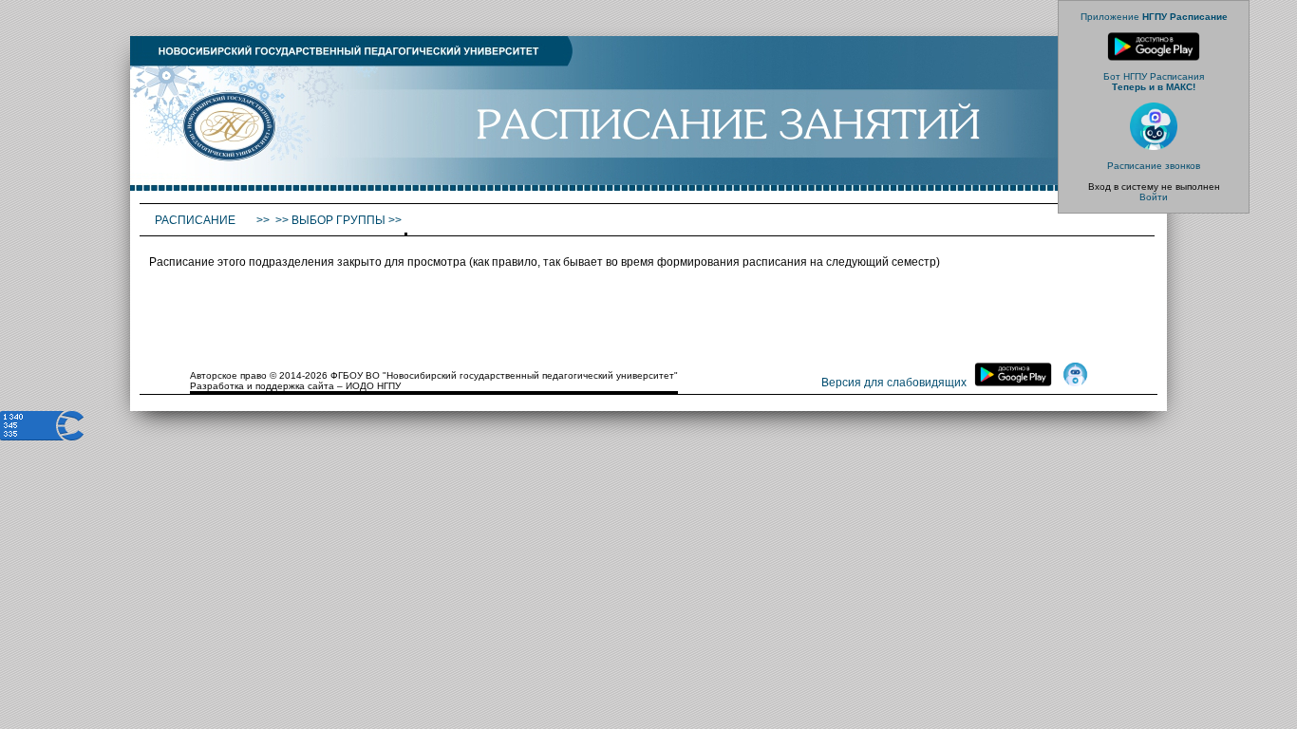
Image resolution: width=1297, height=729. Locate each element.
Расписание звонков (1153, 165)
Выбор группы (338, 220)
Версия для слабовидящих (894, 382)
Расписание (196, 220)
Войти (1153, 197)
